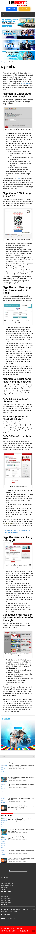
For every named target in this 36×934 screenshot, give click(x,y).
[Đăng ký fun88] (18, 733)
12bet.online (18, 928)
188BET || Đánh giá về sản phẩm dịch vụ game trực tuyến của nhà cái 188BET (21, 806)
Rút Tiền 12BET (6, 900)
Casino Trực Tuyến (7, 885)
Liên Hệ (25, 931)
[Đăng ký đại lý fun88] (18, 23)
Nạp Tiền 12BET (6, 898)
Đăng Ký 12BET (6, 896)
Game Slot (4, 887)
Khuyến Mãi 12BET (7, 903)
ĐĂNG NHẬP (11, 9)
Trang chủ (4, 62)
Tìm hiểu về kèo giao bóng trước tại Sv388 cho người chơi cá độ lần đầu (21, 766)
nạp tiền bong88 (8, 523)
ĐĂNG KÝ (24, 9)
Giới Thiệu (4, 931)
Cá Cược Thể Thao (7, 883)
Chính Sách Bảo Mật (15, 931)
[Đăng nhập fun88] (18, 55)
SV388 (3, 889)
